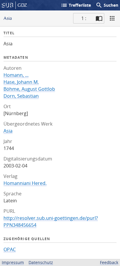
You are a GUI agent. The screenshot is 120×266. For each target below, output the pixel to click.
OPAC (9, 249)
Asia (8, 131)
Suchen (107, 5)
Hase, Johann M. (21, 82)
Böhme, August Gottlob (29, 89)
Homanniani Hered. (25, 183)
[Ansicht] (112, 18)
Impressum (13, 262)
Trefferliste (76, 5)
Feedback (109, 262)
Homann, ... (16, 75)
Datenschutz (41, 262)
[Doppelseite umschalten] (99, 18)
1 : (83, 18)
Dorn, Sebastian (21, 96)
